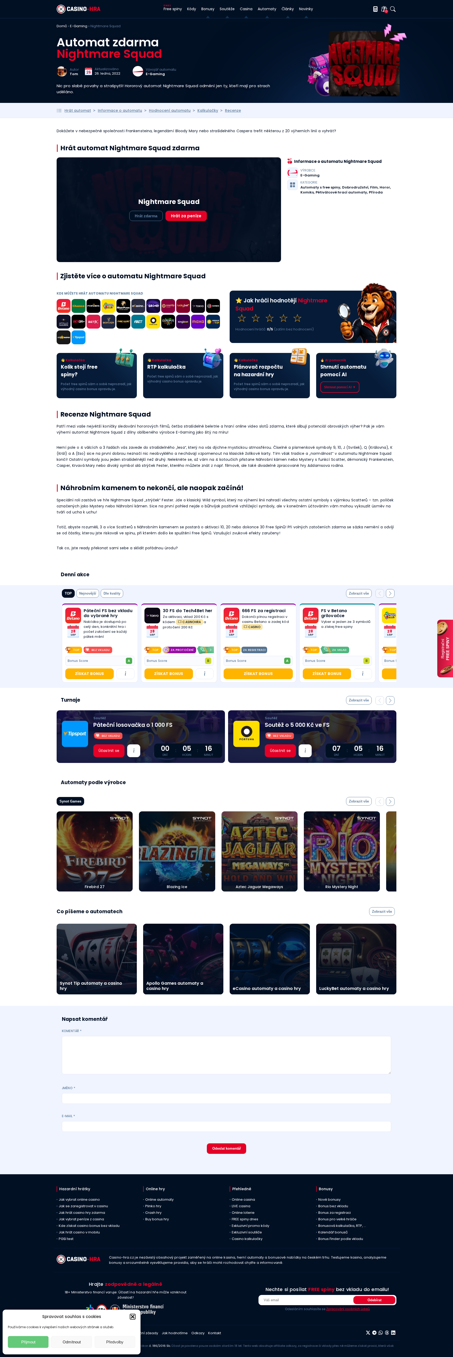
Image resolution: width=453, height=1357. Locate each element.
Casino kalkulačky (247, 1238)
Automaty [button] (267, 9)
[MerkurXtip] (213, 322)
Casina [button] (246, 9)
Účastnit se (109, 750)
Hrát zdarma (146, 216)
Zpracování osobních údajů (348, 1309)
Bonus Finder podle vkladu (340, 1238)
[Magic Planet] (123, 307)
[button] (132, 1316)
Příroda (376, 192)
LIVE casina (241, 1206)
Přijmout (28, 1342)
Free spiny (173, 9)
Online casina (243, 1199)
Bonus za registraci (334, 1212)
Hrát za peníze (186, 216)
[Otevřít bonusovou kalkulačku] (374, 9)
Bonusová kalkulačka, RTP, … (342, 1225)
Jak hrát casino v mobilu (79, 1232)
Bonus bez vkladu (333, 1206)
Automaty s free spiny (320, 187)
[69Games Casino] (213, 307)
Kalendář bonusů (333, 1232)
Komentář (72, 1031)
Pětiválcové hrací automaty (341, 192)
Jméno (68, 1088)
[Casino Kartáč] (123, 322)
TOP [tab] (68, 593)
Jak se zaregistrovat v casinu (83, 1206)
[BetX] (93, 322)
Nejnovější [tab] (87, 593)
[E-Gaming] (138, 75)
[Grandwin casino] (153, 307)
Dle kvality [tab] (112, 593)
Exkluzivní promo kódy (250, 1225)
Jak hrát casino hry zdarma (82, 1212)
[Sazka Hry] (108, 307)
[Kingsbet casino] (183, 322)
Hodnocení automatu (170, 110)
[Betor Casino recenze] (78, 322)
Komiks (307, 192)
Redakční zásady (143, 1333)
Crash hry (153, 1212)
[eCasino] (138, 307)
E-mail (68, 1116)
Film (374, 187)
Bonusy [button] (207, 9)
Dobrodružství (355, 187)
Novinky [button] (306, 9)
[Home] (78, 12)
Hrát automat (77, 110)
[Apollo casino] (64, 322)
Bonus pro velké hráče (337, 1219)
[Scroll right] (210, 649)
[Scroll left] (147, 649)
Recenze (233, 110)
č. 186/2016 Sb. (160, 1346)
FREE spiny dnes (245, 1219)
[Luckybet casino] (183, 307)
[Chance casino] (78, 307)
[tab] (359, 593)
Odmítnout (72, 1342)
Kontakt (214, 1333)
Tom (74, 73)
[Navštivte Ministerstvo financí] (144, 1313)
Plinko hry (153, 1206)
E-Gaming (78, 26)
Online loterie (243, 1212)
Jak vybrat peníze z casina (81, 1219)
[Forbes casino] (93, 307)
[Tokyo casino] (198, 307)
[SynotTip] (168, 307)
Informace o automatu (120, 110)
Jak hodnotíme (175, 1333)
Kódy (191, 9)
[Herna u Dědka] (168, 322)
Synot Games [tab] (70, 801)
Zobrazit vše (359, 593)
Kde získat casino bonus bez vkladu (89, 1225)
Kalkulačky (207, 110)
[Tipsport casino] (78, 338)
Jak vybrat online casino (79, 1199)
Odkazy (197, 1333)
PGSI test (66, 1238)
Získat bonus (89, 673)
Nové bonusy (329, 1199)
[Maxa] (198, 322)
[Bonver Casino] (108, 322)
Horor (385, 187)
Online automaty (159, 1199)
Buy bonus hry (157, 1219)
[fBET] (138, 322)
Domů (62, 26)
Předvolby (114, 1342)
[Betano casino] (64, 307)
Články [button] (288, 9)
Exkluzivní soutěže (247, 1232)
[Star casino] (64, 338)
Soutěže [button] (227, 9)
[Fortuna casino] (153, 322)
